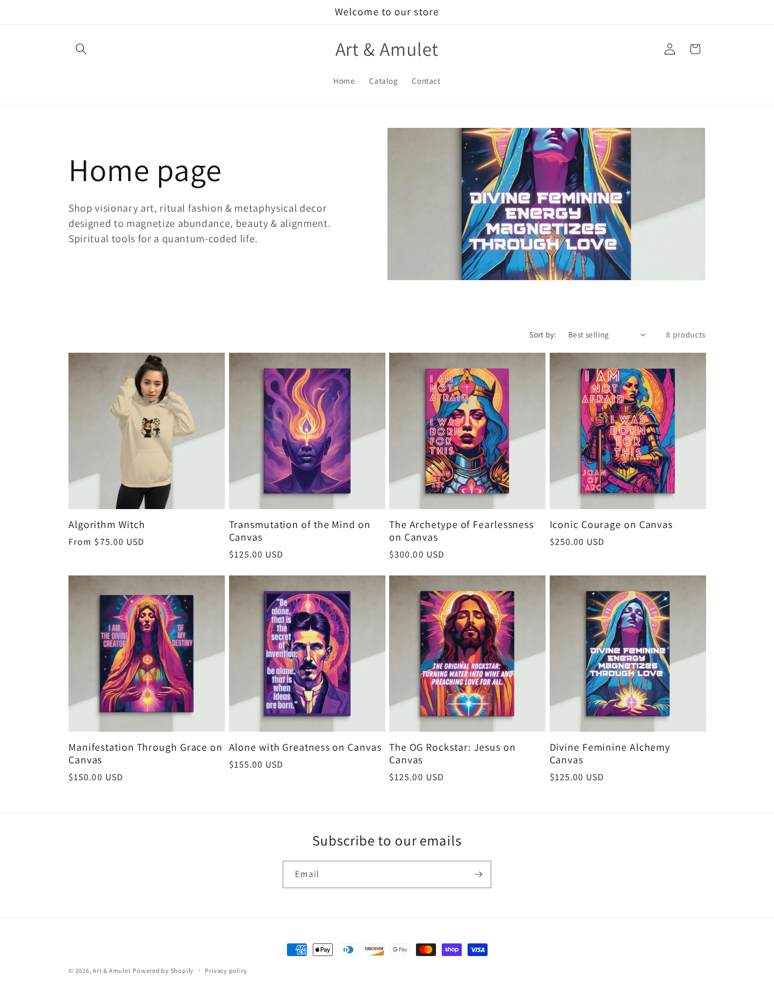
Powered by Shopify (163, 970)
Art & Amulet (112, 970)
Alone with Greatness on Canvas (305, 747)
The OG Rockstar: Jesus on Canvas (452, 754)
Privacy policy (226, 970)
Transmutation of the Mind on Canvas (300, 531)
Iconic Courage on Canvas (611, 525)
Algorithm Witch (106, 525)
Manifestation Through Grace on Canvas (145, 754)
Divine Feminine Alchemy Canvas (610, 754)
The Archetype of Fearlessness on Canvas (461, 531)
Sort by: (543, 334)
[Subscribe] (478, 874)
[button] (81, 49)
